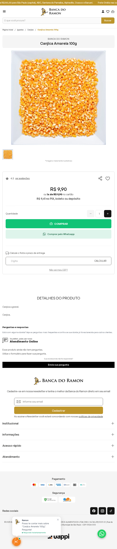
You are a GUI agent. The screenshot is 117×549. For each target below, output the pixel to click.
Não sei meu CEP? (58, 270)
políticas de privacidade (91, 416)
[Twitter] (111, 510)
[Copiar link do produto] (100, 178)
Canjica (30, 30)
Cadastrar (58, 410)
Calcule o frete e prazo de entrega (27, 253)
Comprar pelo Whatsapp (60, 234)
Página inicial (7, 30)
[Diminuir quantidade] (90, 213)
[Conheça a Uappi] (58, 537)
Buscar (107, 20)
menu (4, 11)
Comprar (61, 223)
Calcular (100, 260)
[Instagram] (102, 510)
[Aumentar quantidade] (107, 213)
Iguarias (20, 30)
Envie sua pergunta (58, 364)
